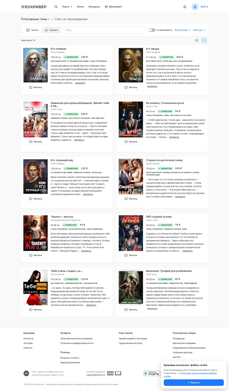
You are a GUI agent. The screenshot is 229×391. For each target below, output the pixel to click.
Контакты (29, 338)
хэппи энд (167, 61)
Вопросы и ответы (69, 358)
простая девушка (95, 229)
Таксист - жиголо (62, 216)
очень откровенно (98, 61)
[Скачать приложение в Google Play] (151, 373)
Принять (194, 382)
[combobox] (75, 30)
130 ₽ (84, 57)
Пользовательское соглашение (76, 338)
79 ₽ (177, 225)
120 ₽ (84, 168)
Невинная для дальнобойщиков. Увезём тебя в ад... (80, 104)
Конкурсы (94, 6)
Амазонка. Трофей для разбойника (169, 270)
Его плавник (58, 48)
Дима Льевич (153, 163)
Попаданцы (179, 338)
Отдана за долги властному (164, 160)
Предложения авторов (130, 343)
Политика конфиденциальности (76, 343)
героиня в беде (153, 175)
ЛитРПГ (177, 357)
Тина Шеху (151, 274)
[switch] (152, 30)
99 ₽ (82, 225)
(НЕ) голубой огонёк (159, 216)
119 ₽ (84, 279)
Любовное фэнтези (182, 352)
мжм (166, 115)
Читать (37, 87)
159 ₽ (84, 114)
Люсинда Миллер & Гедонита (65, 220)
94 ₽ (177, 111)
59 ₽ (177, 279)
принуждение (190, 283)
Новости (28, 348)
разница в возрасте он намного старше (180, 172)
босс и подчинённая (182, 61)
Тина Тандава (58, 52)
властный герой (58, 61)
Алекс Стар (56, 109)
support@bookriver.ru (95, 375)
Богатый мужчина (77, 229)
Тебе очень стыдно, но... (67, 270)
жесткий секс (97, 118)
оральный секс (91, 283)
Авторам (28, 343)
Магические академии (184, 343)
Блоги (80, 6)
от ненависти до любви (78, 61)
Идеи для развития (70, 362)
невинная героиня (59, 118)
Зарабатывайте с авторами (133, 338)
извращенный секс (74, 283)
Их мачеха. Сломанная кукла (165, 103)
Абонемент (115, 6)
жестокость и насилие (79, 118)
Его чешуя (152, 48)
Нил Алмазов (57, 274)
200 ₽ (179, 57)
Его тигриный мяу (62, 160)
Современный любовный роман (189, 348)
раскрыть (80, 83)
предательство (176, 283)
